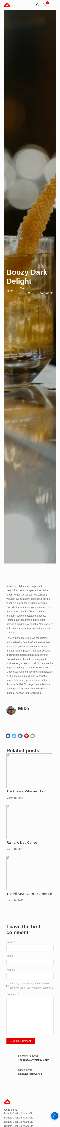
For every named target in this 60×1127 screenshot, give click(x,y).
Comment (12, 994)
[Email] (32, 735)
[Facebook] (8, 735)
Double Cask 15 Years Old (18, 1117)
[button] (44, 5)
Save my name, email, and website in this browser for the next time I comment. (31, 985)
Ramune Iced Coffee (21, 842)
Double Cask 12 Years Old (18, 1113)
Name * (10, 942)
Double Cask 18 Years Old (18, 1121)
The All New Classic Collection (29, 894)
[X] (14, 735)
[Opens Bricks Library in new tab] (54, 1116)
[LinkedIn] (20, 735)
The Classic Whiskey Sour (26, 791)
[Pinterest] (26, 735)
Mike (23, 708)
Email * (10, 955)
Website (10, 969)
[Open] (53, 5)
